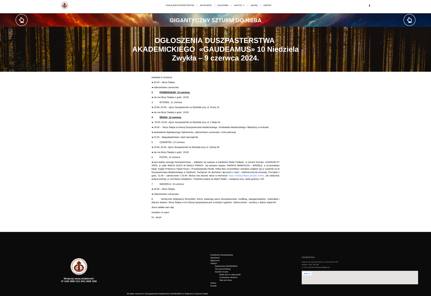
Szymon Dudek (201, 294)
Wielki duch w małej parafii (230, 275)
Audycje (238, 5)
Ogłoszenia (223, 5)
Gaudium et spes (221, 272)
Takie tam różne (225, 280)
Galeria (254, 5)
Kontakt (268, 5)
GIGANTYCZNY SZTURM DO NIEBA (216, 20)
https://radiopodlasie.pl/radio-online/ (246, 175)
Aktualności (206, 5)
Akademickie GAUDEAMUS (226, 266)
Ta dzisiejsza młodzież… (229, 277)
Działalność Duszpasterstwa (180, 5)
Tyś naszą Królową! (222, 269)
